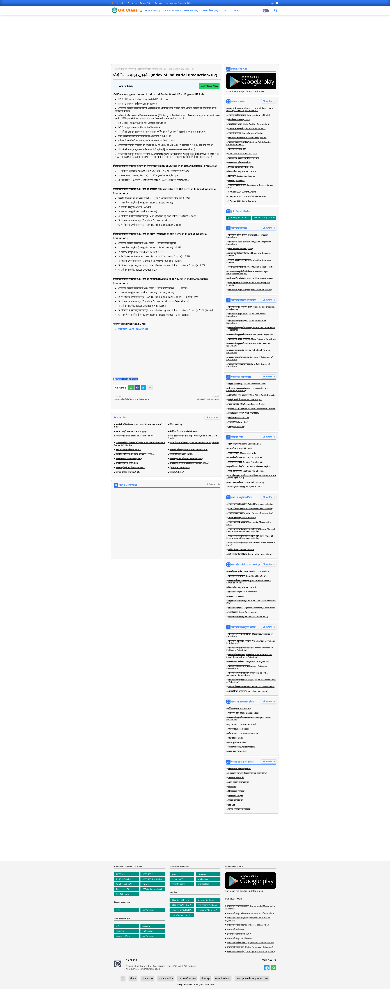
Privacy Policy (146, 3)
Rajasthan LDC (122, 889)
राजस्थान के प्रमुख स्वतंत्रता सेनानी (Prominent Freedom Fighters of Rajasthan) (249, 649)
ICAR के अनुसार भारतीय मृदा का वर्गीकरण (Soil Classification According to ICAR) (251, 476)
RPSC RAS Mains (123, 879)
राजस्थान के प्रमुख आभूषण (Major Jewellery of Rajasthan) (246, 322)
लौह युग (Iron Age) (235, 738)
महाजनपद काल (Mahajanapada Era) (243, 713)
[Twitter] (143, 387)
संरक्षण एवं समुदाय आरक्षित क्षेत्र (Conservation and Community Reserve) (247, 389)
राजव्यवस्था (120, 931)
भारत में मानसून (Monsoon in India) (242, 453)
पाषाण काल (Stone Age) (237, 751)
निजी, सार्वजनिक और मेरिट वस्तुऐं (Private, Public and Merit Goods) (192, 437)
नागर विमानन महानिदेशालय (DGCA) (128, 449)
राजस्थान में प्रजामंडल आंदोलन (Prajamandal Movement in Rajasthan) (250, 642)
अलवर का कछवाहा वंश (236, 777)
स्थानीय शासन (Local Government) (242, 612)
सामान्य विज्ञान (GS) (210, 10)
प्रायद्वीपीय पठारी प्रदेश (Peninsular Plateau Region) (249, 466)
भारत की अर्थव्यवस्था (128, 68)
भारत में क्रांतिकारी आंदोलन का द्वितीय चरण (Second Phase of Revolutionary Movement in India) (250, 530)
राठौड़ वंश (231, 804)
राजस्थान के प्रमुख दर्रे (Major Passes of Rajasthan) (248, 924)
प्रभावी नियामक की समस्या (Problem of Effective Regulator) (194, 442)
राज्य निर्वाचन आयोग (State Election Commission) (248, 124)
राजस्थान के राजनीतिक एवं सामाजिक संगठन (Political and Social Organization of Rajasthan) (249, 655)
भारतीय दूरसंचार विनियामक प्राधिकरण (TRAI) (186, 458)
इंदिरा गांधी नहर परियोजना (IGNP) (240, 248)
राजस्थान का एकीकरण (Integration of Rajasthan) (248, 661)
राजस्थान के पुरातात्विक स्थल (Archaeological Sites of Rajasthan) (248, 718)
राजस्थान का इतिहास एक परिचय (239, 162)
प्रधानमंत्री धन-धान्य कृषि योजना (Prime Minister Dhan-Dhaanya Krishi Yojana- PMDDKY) (249, 109)
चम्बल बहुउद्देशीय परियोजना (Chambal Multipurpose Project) (248, 284)
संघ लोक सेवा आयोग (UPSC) (239, 119)
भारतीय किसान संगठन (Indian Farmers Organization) (250, 513)
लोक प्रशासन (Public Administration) (209, 905)
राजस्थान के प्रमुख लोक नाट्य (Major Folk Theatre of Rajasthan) (248, 344)
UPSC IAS (120, 874)
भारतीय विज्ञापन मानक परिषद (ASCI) (129, 458)
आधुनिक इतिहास (148, 910)
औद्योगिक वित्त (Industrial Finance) (184, 431)
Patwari (145, 884)
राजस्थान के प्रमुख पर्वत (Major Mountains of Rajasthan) (250, 913)
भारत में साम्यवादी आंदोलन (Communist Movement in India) (248, 523)
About (133, 978)
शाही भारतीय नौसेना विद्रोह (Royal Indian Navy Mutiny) (250, 554)
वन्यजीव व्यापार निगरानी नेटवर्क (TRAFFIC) (243, 413)
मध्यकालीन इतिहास (123, 936)
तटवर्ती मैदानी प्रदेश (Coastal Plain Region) (245, 462)
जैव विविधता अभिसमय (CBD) (238, 418)
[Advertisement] (195, 39)
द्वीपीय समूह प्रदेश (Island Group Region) (244, 444)
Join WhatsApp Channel (264, 217)
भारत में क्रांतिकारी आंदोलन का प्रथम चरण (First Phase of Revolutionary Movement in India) (249, 537)
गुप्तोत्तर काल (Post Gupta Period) (242, 724)
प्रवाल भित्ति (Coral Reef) (238, 422)
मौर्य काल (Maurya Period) (239, 708)
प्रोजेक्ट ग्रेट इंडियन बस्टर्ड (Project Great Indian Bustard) (252, 409)
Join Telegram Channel (238, 217)
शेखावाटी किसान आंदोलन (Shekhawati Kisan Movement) (251, 686)
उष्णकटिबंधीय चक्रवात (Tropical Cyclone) (245, 457)
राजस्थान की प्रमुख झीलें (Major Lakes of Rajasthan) (250, 290)
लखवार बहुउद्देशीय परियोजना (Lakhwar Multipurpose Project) (248, 254)
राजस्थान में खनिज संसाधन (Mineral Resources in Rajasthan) (247, 236)
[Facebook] (137, 387)
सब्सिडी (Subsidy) (177, 472)
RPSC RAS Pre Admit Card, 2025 (242, 153)
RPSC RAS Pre (148, 874)
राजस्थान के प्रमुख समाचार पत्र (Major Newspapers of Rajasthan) (249, 635)
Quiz (225, 10)
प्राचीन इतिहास (147, 931)
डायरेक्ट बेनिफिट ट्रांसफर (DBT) (128, 472)
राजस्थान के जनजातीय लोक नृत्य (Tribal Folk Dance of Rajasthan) (248, 351)
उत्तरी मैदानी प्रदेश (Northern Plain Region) (246, 471)
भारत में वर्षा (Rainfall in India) (240, 448)
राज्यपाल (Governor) (236, 180)
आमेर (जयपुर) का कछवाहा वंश (238, 782)
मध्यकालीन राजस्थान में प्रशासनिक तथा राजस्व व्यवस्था (247, 773)
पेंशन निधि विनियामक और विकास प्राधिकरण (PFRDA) (135, 454)
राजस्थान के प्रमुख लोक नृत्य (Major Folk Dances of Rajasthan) (248, 365)
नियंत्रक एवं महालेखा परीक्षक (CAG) (241, 167)
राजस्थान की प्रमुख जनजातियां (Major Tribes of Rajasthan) (252, 339)
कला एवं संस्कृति (177, 879)
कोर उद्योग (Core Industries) (133, 329)
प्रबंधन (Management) (181, 915)
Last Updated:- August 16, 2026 (178, 3)
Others (236, 10)
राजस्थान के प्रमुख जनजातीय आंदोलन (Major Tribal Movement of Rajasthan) (247, 674)
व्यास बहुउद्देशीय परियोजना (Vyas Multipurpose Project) (250, 267)
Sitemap (158, 3)
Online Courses (171, 10)
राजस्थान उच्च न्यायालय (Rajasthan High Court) (247, 138)
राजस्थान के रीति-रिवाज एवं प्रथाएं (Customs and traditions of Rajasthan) (250, 308)
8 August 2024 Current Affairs (242, 192)
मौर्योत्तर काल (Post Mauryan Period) (243, 733)
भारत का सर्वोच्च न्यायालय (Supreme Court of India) (249, 115)
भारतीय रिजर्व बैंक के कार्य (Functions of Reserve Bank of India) (137, 425)
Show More (269, 101)
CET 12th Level (122, 894)
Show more (212, 417)
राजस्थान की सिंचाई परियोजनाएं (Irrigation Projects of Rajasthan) (248, 243)
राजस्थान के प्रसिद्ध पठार (237, 149)
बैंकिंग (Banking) (176, 424)
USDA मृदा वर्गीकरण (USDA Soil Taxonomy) (246, 482)
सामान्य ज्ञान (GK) (191, 10)
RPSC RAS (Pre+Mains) (152, 879)
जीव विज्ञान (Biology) (206, 900)
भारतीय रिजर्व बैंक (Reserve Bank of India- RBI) (189, 449)
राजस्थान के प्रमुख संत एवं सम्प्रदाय (239, 938)
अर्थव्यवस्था (146, 926)
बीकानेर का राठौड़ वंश (235, 796)
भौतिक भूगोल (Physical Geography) (183, 905)
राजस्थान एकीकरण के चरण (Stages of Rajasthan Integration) (246, 667)
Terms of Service (187, 978)
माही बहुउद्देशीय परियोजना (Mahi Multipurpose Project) (250, 278)
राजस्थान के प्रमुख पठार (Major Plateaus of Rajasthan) (250, 947)
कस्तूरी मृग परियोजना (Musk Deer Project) (245, 399)
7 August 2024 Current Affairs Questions (247, 196)
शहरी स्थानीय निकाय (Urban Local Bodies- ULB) (248, 617)
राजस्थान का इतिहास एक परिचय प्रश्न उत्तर (243, 158)
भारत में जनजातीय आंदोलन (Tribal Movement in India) (250, 504)
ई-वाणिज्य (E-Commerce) (180, 467)
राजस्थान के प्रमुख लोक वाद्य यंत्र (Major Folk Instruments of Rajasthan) (250, 328)
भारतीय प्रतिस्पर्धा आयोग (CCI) (127, 463)
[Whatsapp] (131, 387)
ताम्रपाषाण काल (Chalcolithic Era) (242, 747)
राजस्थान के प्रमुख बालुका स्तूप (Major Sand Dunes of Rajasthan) (247, 919)
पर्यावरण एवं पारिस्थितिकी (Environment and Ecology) (183, 910)
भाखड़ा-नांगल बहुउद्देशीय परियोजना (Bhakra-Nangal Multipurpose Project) (247, 272)
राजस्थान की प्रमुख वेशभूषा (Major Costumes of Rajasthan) (246, 315)
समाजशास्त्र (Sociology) (207, 910)
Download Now (209, 85)
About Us (121, 3)
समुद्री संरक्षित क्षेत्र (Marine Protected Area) (247, 384)
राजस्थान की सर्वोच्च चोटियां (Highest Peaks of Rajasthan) (250, 942)
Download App (152, 10)
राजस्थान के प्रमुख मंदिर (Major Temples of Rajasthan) (251, 334)
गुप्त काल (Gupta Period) (238, 729)
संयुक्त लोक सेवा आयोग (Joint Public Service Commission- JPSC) (251, 602)
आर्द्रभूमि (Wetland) (236, 426)
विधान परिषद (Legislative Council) (242, 171)
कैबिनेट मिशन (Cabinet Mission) (241, 549)
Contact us (132, 3)
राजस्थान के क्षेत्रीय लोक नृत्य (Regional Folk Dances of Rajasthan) (249, 358)
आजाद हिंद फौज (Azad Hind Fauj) (242, 517)
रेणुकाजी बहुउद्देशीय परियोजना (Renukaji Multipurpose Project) (248, 261)
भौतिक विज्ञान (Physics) (180, 900)
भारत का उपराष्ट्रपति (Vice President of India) (247, 128)
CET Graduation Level (152, 889)
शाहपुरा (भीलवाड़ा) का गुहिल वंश (239, 809)
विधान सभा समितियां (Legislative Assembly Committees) (251, 608)
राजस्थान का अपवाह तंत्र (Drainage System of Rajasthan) (251, 951)
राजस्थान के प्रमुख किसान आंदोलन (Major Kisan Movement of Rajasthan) (251, 681)
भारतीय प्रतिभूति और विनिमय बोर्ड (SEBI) (130, 467)
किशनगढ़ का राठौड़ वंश (236, 791)
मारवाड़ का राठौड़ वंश (235, 800)
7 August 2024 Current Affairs (242, 201)
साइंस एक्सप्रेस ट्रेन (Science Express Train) (246, 404)
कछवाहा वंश (232, 786)
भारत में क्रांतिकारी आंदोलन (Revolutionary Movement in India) (250, 544)
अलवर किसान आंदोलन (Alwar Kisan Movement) (248, 691)
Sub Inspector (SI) (124, 884)
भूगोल (118, 910)
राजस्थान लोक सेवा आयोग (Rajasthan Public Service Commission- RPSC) (248, 143)
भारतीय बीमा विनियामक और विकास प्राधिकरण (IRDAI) (189, 463)
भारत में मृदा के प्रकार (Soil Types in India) (245, 487)
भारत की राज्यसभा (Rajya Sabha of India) (245, 133)
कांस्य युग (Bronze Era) (237, 742)
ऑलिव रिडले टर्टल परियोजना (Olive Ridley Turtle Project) (251, 395)
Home (116, 68)
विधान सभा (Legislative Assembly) (242, 176)
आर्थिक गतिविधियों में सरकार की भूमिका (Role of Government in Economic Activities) (139, 443)
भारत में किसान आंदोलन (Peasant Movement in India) (250, 509)
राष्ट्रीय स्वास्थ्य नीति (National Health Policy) (134, 436)
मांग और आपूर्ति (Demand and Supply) (131, 431)
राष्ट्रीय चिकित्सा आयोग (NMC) (181, 454)
